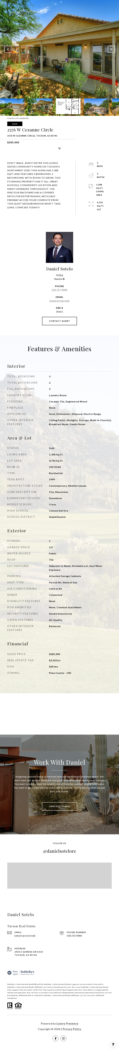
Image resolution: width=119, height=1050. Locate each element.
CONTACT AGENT (59, 321)
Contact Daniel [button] (59, 806)
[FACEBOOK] (55, 1038)
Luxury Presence (67, 1023)
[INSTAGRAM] (63, 1038)
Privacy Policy (72, 1029)
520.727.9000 (59, 289)
